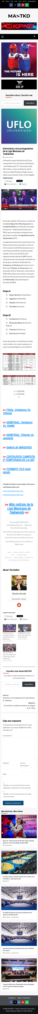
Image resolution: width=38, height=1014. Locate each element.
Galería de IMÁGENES (19, 447)
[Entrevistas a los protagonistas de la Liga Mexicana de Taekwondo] (9, 628)
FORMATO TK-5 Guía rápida (17, 470)
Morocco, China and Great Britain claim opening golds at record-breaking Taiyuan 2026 (18, 842)
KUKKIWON (32, 1)
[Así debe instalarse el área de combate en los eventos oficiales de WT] (19, 898)
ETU (12, 1)
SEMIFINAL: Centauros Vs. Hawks (18, 424)
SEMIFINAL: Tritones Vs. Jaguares (18, 436)
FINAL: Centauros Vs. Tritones (17, 411)
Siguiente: (19, 705)
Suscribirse (29, 684)
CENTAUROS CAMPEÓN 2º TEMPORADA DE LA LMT (19, 458)
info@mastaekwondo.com (13, 495)
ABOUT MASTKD (24, 998)
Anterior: (19, 697)
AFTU (24, 1)
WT (3, 1)
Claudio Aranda (9, 157)
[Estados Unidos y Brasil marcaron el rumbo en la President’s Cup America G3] (19, 862)
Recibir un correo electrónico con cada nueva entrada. (17, 795)
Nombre (6, 763)
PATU (7, 1)
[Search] (34, 36)
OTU (20, 1)
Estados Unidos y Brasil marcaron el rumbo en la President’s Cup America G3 (18, 878)
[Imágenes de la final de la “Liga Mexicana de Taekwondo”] (24, 628)
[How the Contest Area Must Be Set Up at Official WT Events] (19, 934)
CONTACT (12, 998)
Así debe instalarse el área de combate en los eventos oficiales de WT (17, 914)
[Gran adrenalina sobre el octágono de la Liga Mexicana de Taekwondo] (9, 648)
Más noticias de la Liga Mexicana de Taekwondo (20, 508)
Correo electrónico (24, 764)
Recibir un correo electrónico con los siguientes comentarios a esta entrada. (17, 786)
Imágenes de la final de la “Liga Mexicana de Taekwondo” (24, 635)
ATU (16, 1)
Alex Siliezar (7, 917)
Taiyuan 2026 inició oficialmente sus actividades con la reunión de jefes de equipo (18, 985)
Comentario (7, 735)
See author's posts (19, 599)
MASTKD (6, 881)
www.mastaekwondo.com (13, 491)
